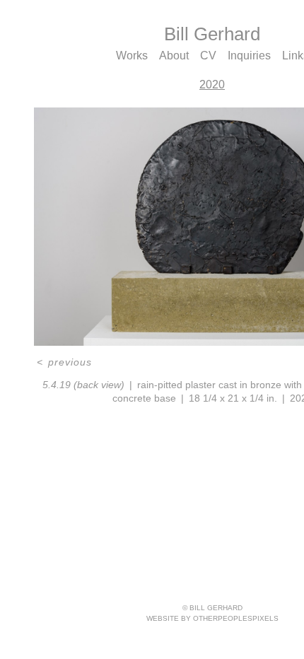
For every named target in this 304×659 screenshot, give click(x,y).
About (174, 55)
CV (208, 55)
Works (132, 55)
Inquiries (249, 55)
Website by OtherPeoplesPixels (212, 618)
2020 (212, 84)
